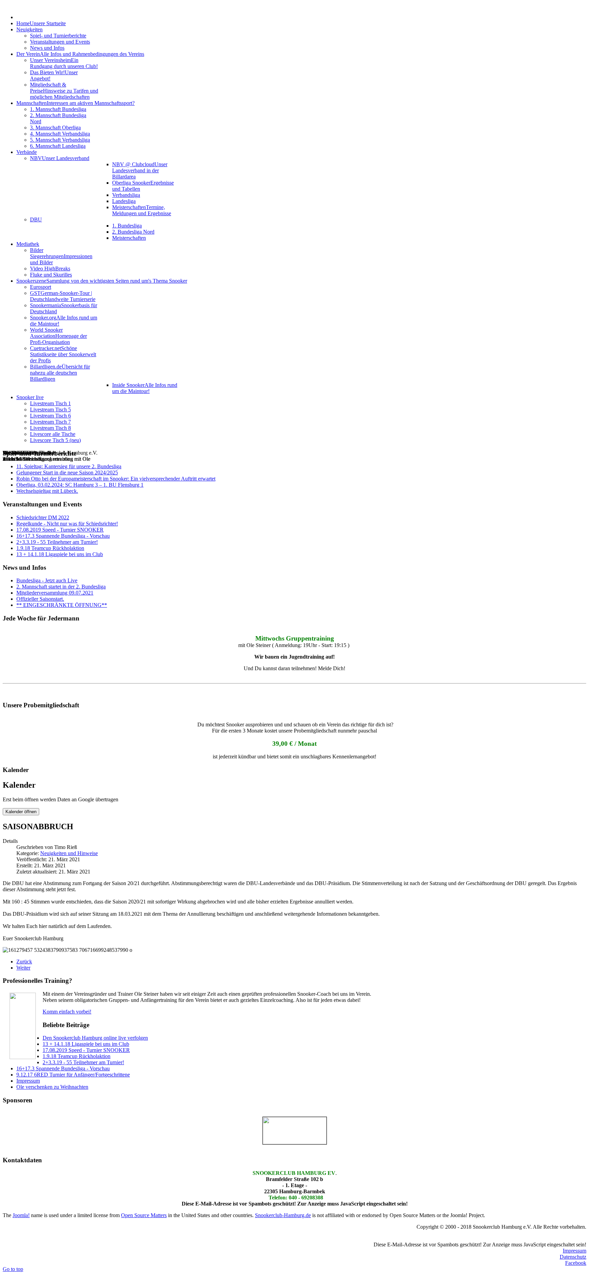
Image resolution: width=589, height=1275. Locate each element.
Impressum (574, 1251)
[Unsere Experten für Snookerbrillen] (294, 1131)
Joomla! (21, 1215)
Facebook (575, 1263)
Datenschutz (573, 1257)
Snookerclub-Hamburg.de (283, 1215)
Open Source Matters (144, 1215)
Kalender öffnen (20, 811)
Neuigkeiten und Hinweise (69, 853)
